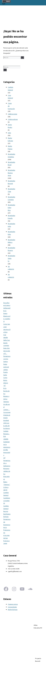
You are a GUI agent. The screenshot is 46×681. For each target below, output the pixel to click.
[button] (3, 4)
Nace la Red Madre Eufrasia (6, 514)
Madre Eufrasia (12, 610)
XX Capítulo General (6, 506)
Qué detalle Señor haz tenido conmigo (6, 340)
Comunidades (12, 607)
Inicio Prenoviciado (6, 530)
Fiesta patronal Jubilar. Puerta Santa (6, 369)
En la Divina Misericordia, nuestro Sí (6, 316)
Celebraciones (12, 114)
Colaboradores (13, 119)
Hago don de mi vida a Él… (6, 351)
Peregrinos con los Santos (6, 359)
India (9, 133)
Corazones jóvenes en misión (6, 415)
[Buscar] (22, 57)
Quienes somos (13, 604)
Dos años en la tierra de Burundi (6, 305)
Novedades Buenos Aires (11, 173)
